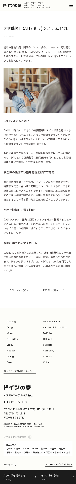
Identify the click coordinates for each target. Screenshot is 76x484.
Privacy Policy (10, 464)
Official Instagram (15, 437)
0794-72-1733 (17, 413)
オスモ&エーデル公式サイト (58, 464)
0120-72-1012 (18, 402)
